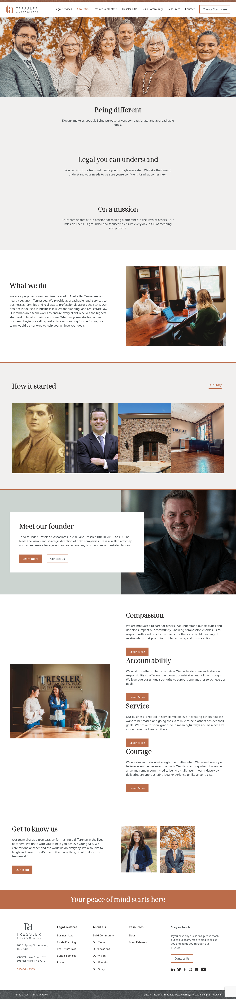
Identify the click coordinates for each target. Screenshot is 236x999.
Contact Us (182, 958)
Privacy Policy (40, 994)
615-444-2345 (26, 969)
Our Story (215, 385)
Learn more (30, 559)
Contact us (57, 559)
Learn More (137, 652)
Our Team (22, 870)
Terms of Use (21, 994)
